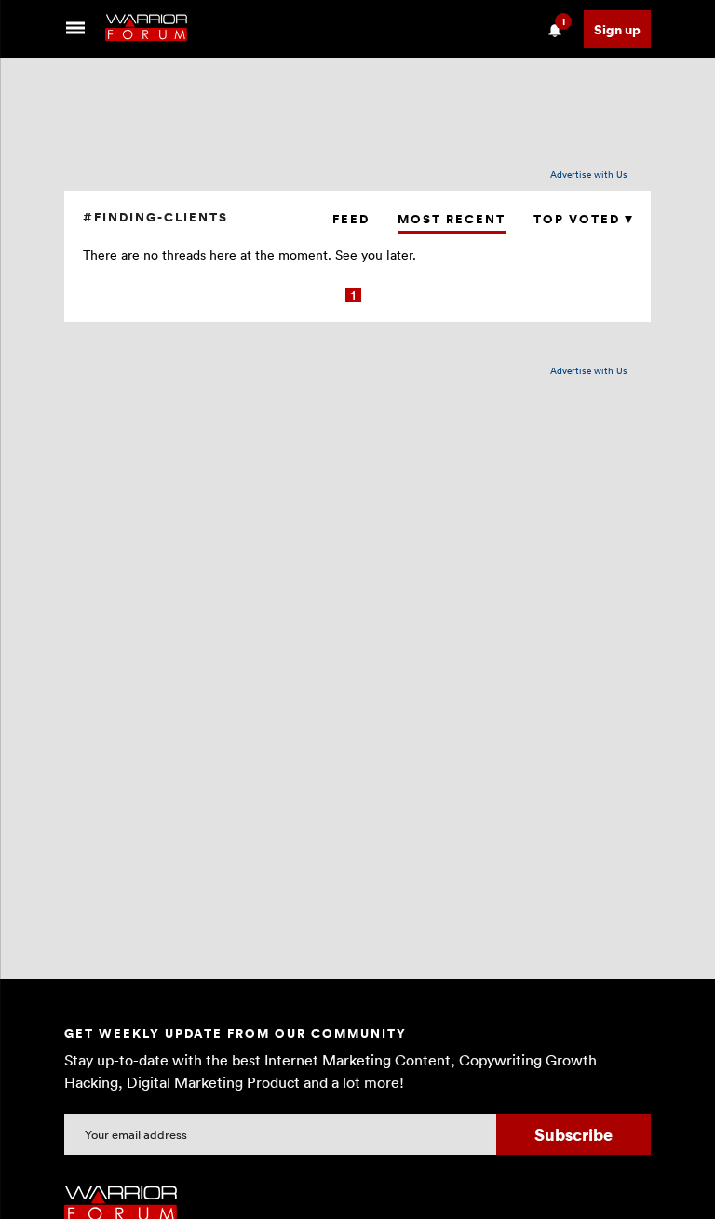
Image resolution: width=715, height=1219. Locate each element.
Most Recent (452, 219)
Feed (351, 219)
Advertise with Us (588, 174)
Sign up (617, 29)
